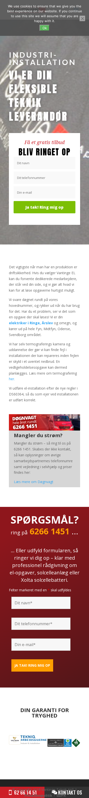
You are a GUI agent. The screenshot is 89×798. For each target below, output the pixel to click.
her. (12, 379)
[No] (82, 18)
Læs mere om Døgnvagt (33, 481)
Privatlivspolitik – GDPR (45, 795)
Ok (45, 28)
